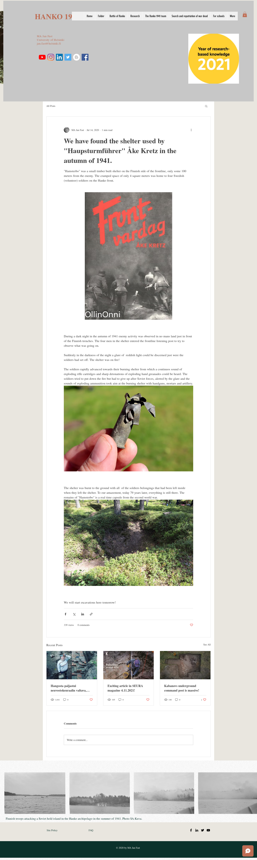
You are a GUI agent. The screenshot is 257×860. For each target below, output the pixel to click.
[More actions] (191, 130)
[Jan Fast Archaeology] (76, 57)
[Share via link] (91, 614)
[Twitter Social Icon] (68, 57)
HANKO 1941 (57, 16)
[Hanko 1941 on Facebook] (85, 57)
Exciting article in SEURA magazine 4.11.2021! (125, 688)
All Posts (50, 106)
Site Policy (52, 830)
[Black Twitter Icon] (203, 830)
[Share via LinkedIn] (82, 614)
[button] (244, 14)
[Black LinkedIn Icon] (197, 830)
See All (207, 644)
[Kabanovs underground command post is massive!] (185, 665)
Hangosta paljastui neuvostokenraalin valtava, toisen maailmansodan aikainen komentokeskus (69, 688)
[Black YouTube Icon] (208, 830)
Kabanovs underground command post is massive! (181, 688)
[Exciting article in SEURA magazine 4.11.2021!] (128, 665)
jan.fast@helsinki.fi (49, 43)
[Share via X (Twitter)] (74, 614)
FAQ (91, 830)
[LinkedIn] (59, 57)
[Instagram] (50, 57)
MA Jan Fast (44, 36)
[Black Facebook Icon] (191, 830)
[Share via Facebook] (65, 614)
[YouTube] (42, 57)
